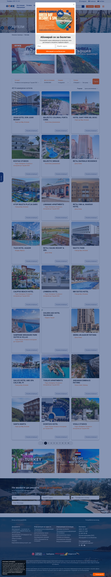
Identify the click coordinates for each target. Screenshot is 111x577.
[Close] (73, 4)
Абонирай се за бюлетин (55, 51)
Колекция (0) (99, 574)
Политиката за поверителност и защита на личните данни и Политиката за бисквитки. (12, 572)
